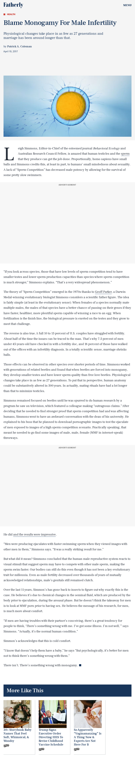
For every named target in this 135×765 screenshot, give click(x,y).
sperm (125, 154)
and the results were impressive (34, 535)
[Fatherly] (13, 5)
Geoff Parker (103, 292)
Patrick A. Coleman (19, 46)
